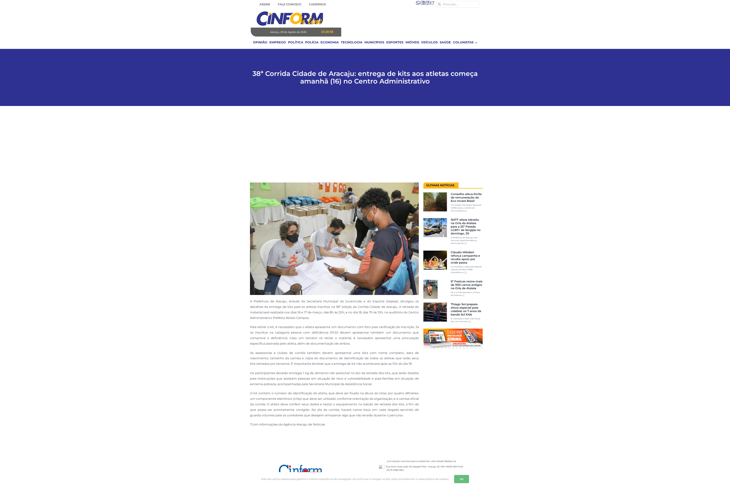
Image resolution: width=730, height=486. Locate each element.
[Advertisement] (365, 146)
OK (461, 479)
